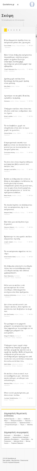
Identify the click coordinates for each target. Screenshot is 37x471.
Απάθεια (14, 195)
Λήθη (16, 227)
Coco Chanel (7, 45)
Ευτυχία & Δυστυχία (11, 424)
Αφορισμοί (8, 47)
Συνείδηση (21, 227)
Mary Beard (7, 86)
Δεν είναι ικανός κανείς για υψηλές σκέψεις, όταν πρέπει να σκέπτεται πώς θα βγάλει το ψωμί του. (18, 307)
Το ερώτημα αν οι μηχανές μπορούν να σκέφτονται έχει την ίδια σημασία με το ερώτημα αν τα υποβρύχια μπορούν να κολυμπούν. (18, 328)
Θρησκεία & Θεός (25, 422)
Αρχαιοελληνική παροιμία (20, 437)
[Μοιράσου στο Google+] (32, 45)
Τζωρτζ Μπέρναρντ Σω (10, 69)
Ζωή (19, 418)
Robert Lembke (8, 116)
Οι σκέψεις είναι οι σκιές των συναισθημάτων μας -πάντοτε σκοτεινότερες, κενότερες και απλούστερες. (16, 377)
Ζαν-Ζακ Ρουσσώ (9, 314)
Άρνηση (18, 256)
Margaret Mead (8, 212)
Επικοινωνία (24, 460)
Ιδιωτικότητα (15, 460)
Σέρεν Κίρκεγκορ (8, 276)
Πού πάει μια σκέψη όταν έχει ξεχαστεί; (16, 222)
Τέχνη (22, 424)
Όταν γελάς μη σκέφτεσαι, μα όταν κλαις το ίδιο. (16, 393)
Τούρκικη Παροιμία (17, 443)
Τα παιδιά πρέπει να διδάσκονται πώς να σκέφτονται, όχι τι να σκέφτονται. (18, 207)
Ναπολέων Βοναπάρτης (11, 439)
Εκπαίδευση (16, 212)
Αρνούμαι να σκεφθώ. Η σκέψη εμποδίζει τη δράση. (16, 96)
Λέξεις (15, 242)
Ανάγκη (16, 314)
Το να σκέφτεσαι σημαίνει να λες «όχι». (18, 252)
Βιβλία (19, 133)
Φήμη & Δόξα (21, 69)
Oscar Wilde (25, 439)
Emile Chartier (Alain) (10, 256)
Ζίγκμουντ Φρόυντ (9, 227)
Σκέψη (13, 45)
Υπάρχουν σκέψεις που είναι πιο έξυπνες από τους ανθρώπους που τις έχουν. (18, 110)
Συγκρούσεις (7, 366)
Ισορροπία (7, 277)
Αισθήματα (16, 383)
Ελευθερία (17, 276)
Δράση (13, 86)
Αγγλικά (10, 462)
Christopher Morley (9, 152)
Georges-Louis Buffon (10, 169)
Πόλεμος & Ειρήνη (16, 420)
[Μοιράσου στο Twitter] (29, 45)
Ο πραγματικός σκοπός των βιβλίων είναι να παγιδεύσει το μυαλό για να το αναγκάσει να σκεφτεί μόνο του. (17, 146)
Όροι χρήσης (6, 460)
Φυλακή (19, 295)
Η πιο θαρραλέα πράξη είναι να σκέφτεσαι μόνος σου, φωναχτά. (17, 41)
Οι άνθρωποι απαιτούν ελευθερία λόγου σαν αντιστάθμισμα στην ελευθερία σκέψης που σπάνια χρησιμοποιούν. (18, 269)
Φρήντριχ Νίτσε (8, 383)
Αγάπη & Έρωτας (9, 418)
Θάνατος (30, 424)
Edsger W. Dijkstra (9, 336)
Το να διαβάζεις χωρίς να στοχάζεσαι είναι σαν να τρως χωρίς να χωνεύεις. (16, 127)
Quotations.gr (8, 4)
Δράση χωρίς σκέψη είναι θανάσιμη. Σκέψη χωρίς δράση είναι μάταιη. (16, 80)
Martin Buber (7, 364)
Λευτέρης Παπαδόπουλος (11, 398)
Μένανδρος (17, 435)
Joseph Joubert (8, 242)
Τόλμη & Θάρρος (20, 45)
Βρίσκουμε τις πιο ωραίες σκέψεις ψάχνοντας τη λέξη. (18, 237)
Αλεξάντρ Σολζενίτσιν (10, 295)
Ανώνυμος (7, 101)
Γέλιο (20, 398)
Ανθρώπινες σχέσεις (17, 364)
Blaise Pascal (7, 195)
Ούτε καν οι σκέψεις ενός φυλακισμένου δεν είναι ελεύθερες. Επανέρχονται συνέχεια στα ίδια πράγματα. (16, 288)
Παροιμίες (11, 400)
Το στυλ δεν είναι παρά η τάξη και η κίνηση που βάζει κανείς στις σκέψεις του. (18, 164)
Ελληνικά (16, 462)
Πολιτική (27, 420)
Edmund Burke (8, 133)
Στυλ (23, 169)
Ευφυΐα (15, 116)
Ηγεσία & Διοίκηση (10, 422)
